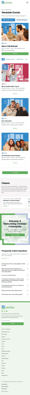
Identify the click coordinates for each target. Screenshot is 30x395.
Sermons (4, 363)
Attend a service (15, 234)
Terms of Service (5, 386)
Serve (3, 346)
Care (3, 348)
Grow (3, 343)
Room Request (5, 358)
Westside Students (6, 351)
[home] (7, 2)
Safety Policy (4, 388)
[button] (27, 2)
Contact (3, 356)
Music (3, 370)
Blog (3, 373)
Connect (3, 341)
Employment (5, 375)
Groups (3, 336)
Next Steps (4, 334)
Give (3, 360)
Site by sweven (5, 391)
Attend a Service (5, 331)
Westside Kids (5, 353)
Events (3, 365)
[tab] (8, 19)
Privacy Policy (4, 384)
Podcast (3, 368)
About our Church (6, 339)
